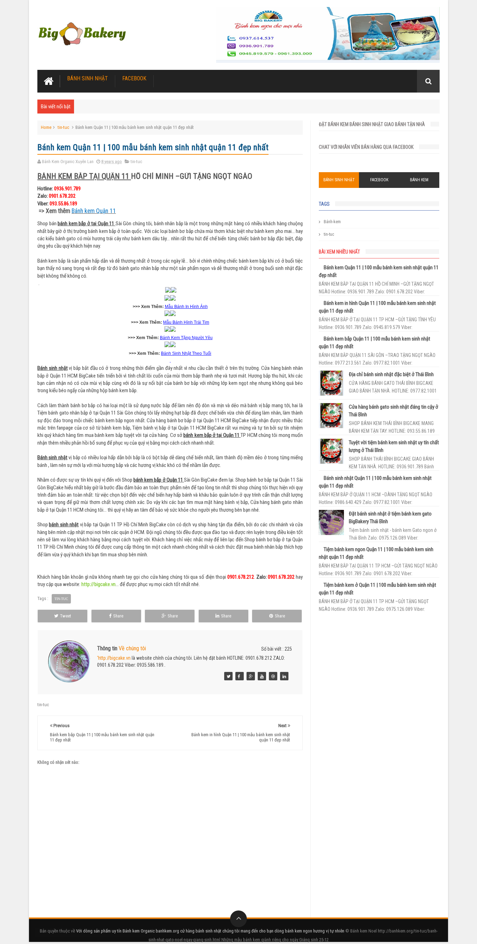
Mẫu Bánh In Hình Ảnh (186, 306)
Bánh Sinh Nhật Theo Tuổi (186, 353)
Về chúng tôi (132, 648)
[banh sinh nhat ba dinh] (239, 676)
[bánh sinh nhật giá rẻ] (262, 676)
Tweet (65, 616)
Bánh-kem (332, 221)
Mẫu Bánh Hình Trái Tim (186, 322)
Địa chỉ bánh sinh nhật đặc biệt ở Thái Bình (391, 374)
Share (118, 616)
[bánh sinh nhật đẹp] (284, 676)
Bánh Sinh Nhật (87, 78)
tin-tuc (63, 127)
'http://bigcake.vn (114, 658)
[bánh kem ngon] (273, 676)
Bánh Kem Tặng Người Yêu (186, 337)
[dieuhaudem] (228, 676)
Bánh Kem (419, 179)
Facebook (134, 78)
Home (46, 127)
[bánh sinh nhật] (251, 676)
